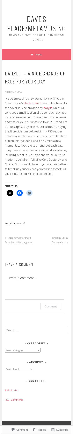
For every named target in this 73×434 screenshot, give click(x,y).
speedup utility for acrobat (60, 240)
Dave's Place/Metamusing (36, 23)
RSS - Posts (11, 390)
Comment (51, 306)
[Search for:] (36, 330)
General (20, 223)
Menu (38, 54)
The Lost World (32, 103)
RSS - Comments (14, 399)
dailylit (47, 108)
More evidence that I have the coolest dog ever (18, 240)
